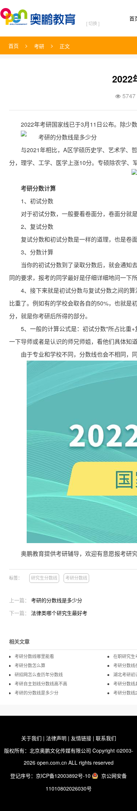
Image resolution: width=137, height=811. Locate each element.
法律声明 (56, 738)
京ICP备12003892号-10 (63, 775)
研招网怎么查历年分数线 (39, 674)
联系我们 (106, 738)
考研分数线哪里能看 (34, 656)
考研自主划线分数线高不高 (41, 683)
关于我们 (31, 738)
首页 (13, 45)
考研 (39, 46)
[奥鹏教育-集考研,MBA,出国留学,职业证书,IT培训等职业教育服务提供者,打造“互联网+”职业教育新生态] (39, 15)
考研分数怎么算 (30, 665)
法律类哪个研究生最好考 (59, 612)
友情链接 (81, 738)
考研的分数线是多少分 (56, 600)
